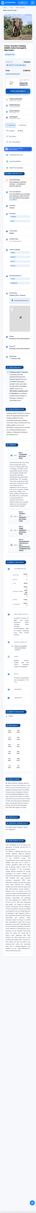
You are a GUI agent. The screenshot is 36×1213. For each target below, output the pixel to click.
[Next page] (30, 27)
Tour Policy (12, 136)
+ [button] (11, 308)
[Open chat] (32, 1202)
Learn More (13, 200)
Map (21, 131)
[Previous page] (6, 27)
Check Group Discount (13, 74)
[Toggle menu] (32, 3)
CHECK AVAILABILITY (18, 91)
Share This (10, 54)
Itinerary (23, 125)
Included (11, 131)
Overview (11, 125)
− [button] (11, 310)
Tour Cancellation (14, 142)
